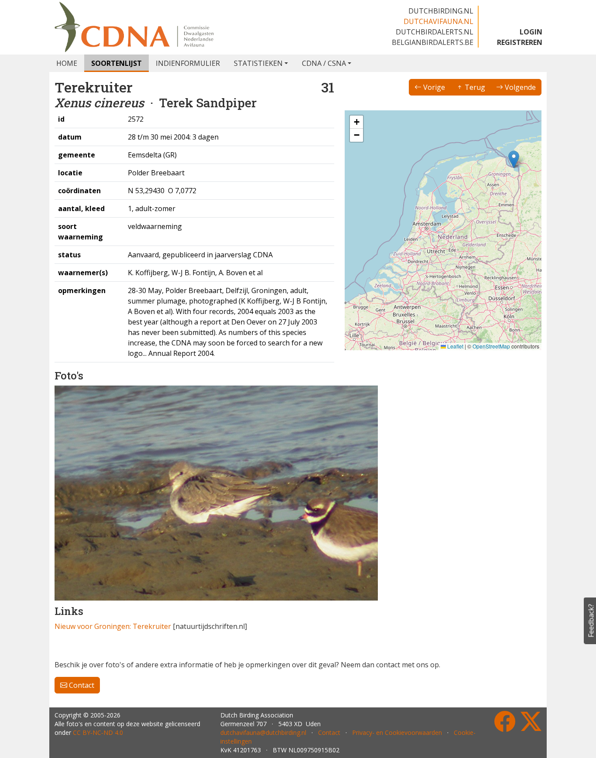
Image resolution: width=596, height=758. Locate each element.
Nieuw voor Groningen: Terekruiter (113, 626)
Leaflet (454, 346)
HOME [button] (66, 63)
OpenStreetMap (491, 346)
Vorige (433, 87)
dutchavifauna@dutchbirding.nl (263, 732)
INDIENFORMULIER (188, 63)
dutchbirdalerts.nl (434, 32)
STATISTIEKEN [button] (258, 63)
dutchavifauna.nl (438, 21)
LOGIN (531, 32)
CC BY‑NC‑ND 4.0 (98, 732)
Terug (474, 87)
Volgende (519, 87)
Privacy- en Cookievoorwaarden (397, 732)
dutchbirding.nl (440, 11)
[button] (513, 159)
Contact (80, 685)
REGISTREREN (519, 42)
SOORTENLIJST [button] (116, 63)
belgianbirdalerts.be (432, 42)
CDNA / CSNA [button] (324, 63)
